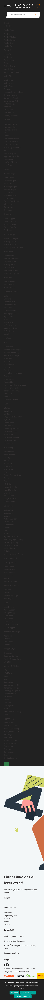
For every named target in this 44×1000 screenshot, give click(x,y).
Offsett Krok (9, 575)
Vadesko (7, 516)
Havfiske (7, 120)
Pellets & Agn (9, 66)
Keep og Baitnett (11, 116)
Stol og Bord (9, 113)
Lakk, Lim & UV (10, 499)
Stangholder (9, 682)
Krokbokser (8, 469)
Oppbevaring (9, 718)
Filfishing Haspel (10, 186)
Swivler (7, 593)
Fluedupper (8, 616)
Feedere (7, 34)
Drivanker (7, 702)
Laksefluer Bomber (11, 437)
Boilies (6, 63)
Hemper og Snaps (11, 596)
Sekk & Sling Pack (11, 726)
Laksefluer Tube (10, 431)
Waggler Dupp (9, 613)
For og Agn (8, 50)
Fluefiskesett (9, 347)
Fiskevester (8, 522)
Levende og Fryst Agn (13, 72)
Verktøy (7, 457)
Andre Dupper (9, 627)
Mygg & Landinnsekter (13, 417)
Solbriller (7, 551)
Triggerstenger (10, 214)
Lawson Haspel (10, 181)
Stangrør (7, 755)
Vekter (6, 679)
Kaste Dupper (9, 610)
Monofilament (9, 285)
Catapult (7, 89)
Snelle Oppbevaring (11, 728)
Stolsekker (8, 749)
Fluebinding (8, 447)
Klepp (6, 676)
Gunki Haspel (9, 198)
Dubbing (7, 478)
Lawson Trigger (10, 221)
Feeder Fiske (9, 30)
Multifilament (9, 282)
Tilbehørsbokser (10, 740)
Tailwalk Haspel (10, 189)
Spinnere (7, 299)
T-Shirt (7, 533)
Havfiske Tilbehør (11, 162)
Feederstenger (10, 40)
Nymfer (7, 420)
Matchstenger (9, 104)
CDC (6, 472)
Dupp (6, 603)
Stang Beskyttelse (11, 731)
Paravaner (8, 697)
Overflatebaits (10, 305)
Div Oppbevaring (10, 758)
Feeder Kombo (10, 46)
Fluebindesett (9, 502)
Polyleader (8, 394)
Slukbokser (8, 737)
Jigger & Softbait (11, 328)
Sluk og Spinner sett (12, 313)
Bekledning (8, 506)
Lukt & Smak (9, 69)
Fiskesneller (8, 251)
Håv (5, 670)
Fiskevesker (8, 746)
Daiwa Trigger (9, 218)
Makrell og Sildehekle (12, 147)
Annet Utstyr (9, 649)
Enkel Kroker (9, 567)
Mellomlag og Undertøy (13, 539)
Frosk (6, 319)
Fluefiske (7, 338)
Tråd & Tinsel (9, 496)
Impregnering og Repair (13, 554)
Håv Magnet (9, 673)
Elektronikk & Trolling (12, 711)
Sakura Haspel (9, 207)
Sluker (6, 296)
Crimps (7, 645)
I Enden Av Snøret (11, 292)
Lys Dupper (8, 619)
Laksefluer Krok (10, 440)
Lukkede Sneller (10, 267)
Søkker (6, 578)
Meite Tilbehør (10, 76)
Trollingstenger (10, 241)
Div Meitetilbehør (11, 95)
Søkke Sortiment (11, 581)
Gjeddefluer (8, 443)
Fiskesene (8, 277)
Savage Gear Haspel (12, 201)
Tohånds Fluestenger (12, 352)
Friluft (6, 708)
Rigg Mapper (9, 752)
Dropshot (8, 653)
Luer (5, 531)
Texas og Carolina (11, 656)
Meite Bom (8, 86)
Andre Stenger (10, 234)
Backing (7, 367)
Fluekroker (8, 466)
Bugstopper (9, 525)
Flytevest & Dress (11, 536)
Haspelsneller (9, 256)
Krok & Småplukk (10, 558)
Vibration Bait (9, 302)
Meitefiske (8, 26)
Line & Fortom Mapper (13, 373)
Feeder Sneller (9, 43)
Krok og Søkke (10, 562)
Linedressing (9, 379)
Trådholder (8, 463)
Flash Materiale (10, 490)
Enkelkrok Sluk (9, 570)
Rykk (5, 150)
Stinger (7, 639)
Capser (7, 528)
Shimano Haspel (10, 195)
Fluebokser (8, 376)
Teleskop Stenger (11, 238)
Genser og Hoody (11, 542)
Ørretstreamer (10, 423)
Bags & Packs (9, 723)
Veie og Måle (9, 705)
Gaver (6, 714)
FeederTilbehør (10, 37)
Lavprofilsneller (10, 261)
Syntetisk (7, 493)
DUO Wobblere (10, 311)
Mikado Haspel (9, 204)
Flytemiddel (8, 382)
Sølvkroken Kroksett (12, 139)
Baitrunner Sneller (11, 270)
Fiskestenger (9, 169)
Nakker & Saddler (10, 487)
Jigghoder (8, 636)
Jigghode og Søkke (11, 156)
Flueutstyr (8, 342)
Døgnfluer (8, 411)
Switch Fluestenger (11, 355)
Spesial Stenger (10, 244)
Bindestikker (9, 452)
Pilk (5, 133)
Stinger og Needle (11, 98)
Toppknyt (7, 107)
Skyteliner (8, 370)
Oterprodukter (10, 694)
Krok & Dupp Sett (11, 624)
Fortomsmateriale (11, 388)
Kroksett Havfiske (11, 142)
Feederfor (8, 57)
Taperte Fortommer (12, 391)
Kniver (6, 700)
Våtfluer (7, 408)
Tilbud (6, 23)
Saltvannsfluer (9, 426)
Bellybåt (7, 397)
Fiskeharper (8, 159)
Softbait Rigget (10, 325)
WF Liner (7, 361)
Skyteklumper (9, 364)
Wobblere (8, 308)
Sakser (6, 460)
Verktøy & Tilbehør (11, 666)
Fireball (6, 136)
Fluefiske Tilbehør (11, 400)
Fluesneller (8, 358)
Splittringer (8, 598)
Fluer (6, 404)
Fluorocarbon (9, 287)
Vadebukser (8, 513)
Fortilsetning (9, 60)
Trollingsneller (9, 264)
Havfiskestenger (10, 124)
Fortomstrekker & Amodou (15, 385)
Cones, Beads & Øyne (12, 475)
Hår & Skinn (8, 484)
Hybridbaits (8, 316)
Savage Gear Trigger (12, 227)
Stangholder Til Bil (11, 685)
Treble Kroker (9, 572)
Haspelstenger (10, 173)
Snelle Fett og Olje (11, 273)
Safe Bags (8, 734)
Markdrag (7, 334)
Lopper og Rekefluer (12, 429)
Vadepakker (8, 510)
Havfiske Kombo (10, 130)
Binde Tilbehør (10, 455)
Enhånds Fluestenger (12, 350)
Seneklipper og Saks (12, 691)
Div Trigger (8, 230)
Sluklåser (7, 590)
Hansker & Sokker (11, 545)
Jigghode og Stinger (12, 632)
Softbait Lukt (9, 331)
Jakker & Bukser (10, 519)
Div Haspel (8, 210)
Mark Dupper (9, 607)
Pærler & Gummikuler (12, 659)
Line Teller (8, 165)
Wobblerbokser (10, 743)
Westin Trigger (10, 224)
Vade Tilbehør (9, 548)
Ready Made (8, 80)
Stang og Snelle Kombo (13, 247)
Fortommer (8, 642)
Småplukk (7, 662)
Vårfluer (7, 414)
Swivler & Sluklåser (11, 585)
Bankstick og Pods (11, 101)
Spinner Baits (9, 322)
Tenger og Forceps (11, 688)
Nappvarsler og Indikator (14, 92)
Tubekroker (8, 434)
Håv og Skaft (9, 110)
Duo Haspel (8, 192)
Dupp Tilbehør (9, 622)
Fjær (5, 481)
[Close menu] (6, 764)
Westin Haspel (9, 183)
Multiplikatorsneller (11, 259)
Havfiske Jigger (10, 153)
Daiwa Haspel (9, 178)
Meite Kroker (9, 83)
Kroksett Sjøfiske (11, 144)
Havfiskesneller (10, 127)
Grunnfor (7, 54)
